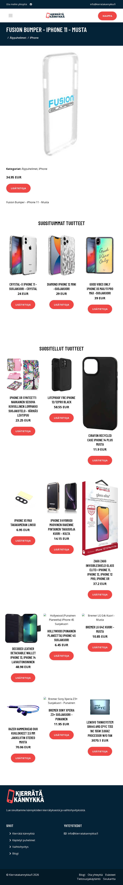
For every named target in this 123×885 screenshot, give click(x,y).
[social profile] (31, 4)
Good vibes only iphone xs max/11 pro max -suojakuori (100, 288)
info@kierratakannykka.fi (102, 4)
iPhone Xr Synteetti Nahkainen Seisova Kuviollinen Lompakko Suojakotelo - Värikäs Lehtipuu (23, 406)
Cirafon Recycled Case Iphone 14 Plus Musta (100, 439)
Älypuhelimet (18, 37)
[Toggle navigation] (10, 15)
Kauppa (107, 15)
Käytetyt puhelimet (23, 840)
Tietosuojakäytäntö (89, 879)
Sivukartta (109, 879)
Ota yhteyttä (95, 875)
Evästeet (110, 875)
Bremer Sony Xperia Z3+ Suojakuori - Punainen (61, 714)
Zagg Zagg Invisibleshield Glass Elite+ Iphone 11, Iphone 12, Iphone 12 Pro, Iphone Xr (100, 570)
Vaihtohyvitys (20, 847)
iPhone (34, 37)
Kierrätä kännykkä (23, 833)
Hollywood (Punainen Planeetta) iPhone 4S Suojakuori (61, 635)
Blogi (15, 853)
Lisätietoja (18, 188)
